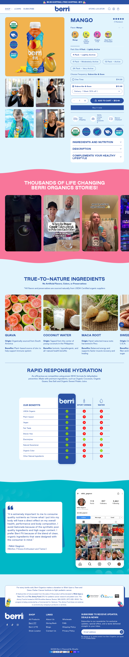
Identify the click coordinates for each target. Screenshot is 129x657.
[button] (8, 9)
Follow (83, 517)
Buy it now (97, 108)
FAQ (64, 623)
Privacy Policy (68, 631)
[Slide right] (122, 27)
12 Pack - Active (112, 62)
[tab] (84, 522)
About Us (50, 619)
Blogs (48, 627)
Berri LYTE (33, 627)
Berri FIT (32, 623)
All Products (34, 619)
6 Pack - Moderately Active (85, 62)
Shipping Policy (69, 627)
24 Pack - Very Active (83, 68)
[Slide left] (119, 27)
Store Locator (97, 9)
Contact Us (51, 631)
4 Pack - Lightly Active (84, 55)
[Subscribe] (121, 632)
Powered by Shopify (70, 649)
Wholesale (67, 619)
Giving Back (51, 623)
